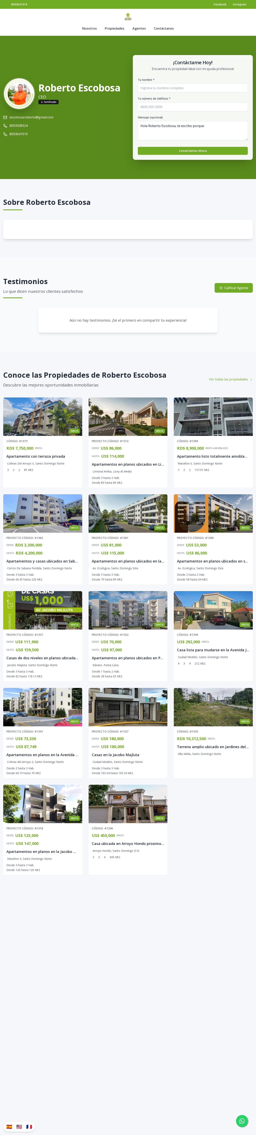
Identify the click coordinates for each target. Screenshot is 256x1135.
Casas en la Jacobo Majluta (115, 754)
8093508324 (19, 125)
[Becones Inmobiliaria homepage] (128, 17)
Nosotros (89, 28)
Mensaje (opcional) (150, 117)
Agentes (139, 28)
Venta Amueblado (216, 448)
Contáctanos (164, 28)
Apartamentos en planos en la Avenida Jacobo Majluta (54, 754)
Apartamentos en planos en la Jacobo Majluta (46, 851)
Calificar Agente (236, 288)
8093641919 (19, 4)
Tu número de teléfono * (154, 98)
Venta (38, 448)
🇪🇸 (9, 1126)
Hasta (95, 456)
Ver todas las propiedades (228, 379)
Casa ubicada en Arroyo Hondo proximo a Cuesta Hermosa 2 (145, 843)
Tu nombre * (146, 79)
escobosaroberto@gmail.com (31, 117)
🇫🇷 (29, 1126)
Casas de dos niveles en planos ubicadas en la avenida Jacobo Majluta (68, 658)
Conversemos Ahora (193, 151)
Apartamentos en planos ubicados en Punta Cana (135, 658)
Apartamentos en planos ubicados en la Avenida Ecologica (143, 561)
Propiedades (114, 28)
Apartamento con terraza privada (35, 456)
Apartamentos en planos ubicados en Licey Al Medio (138, 464)
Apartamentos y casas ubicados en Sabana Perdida (51, 561)
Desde (95, 448)
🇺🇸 (19, 1126)
